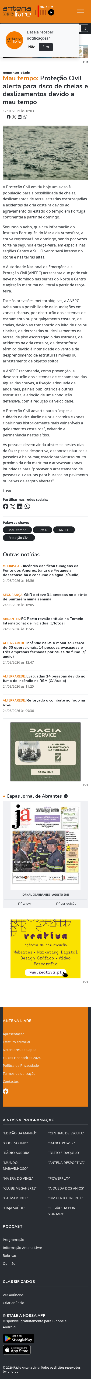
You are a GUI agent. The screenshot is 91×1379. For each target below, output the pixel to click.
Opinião (9, 1263)
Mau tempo (17, 530)
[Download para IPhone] (45, 1349)
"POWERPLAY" (59, 1178)
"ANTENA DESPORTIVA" (66, 1162)
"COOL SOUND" (15, 1143)
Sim (45, 46)
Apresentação (13, 1034)
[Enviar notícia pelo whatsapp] (25, 116)
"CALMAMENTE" (15, 1198)
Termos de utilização (19, 1073)
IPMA (42, 530)
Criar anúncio (13, 1303)
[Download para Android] (43, 1338)
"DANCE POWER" (61, 1143)
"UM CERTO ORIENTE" (65, 1198)
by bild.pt (10, 1371)
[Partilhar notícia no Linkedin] (20, 116)
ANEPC (64, 530)
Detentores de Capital (20, 1049)
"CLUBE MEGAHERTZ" (20, 1188)
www (26, 903)
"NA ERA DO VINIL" (18, 1178)
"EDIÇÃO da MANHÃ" (20, 1133)
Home (7, 72)
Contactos (11, 1081)
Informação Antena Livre (22, 1247)
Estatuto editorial (16, 1042)
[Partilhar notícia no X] (14, 116)
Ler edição (68, 903)
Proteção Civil (18, 537)
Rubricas (10, 1255)
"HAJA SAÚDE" (14, 1208)
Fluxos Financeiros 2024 (22, 1057)
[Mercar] (45, 751)
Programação (13, 1239)
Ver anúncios (13, 1295)
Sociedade (22, 72)
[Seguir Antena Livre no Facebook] (5, 1092)
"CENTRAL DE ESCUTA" (66, 1133)
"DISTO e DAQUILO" (64, 1152)
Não (31, 46)
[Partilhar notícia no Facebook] (9, 116)
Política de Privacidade (21, 1065)
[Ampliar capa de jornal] (45, 846)
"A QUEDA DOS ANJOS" (66, 1188)
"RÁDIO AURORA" (16, 1152)
